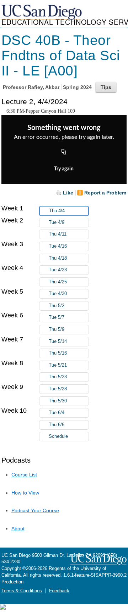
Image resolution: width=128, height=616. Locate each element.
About (18, 528)
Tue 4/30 (58, 293)
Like (68, 193)
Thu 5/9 (56, 329)
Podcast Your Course (35, 510)
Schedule (58, 436)
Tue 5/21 (58, 365)
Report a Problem (105, 193)
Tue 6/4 (56, 412)
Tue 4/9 (56, 222)
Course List (24, 474)
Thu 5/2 (56, 305)
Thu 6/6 (56, 424)
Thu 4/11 (57, 234)
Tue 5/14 (58, 341)
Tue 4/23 (58, 269)
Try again (64, 168)
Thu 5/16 (58, 353)
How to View (25, 493)
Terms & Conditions (21, 590)
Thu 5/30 (58, 401)
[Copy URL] (64, 152)
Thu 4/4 (57, 210)
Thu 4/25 (58, 281)
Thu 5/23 (58, 376)
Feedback (59, 590)
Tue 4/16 (58, 246)
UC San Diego (42, 13)
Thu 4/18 (58, 258)
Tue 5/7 (56, 317)
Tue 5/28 (58, 388)
